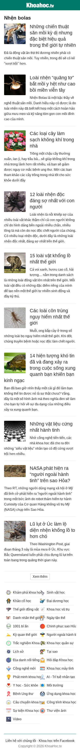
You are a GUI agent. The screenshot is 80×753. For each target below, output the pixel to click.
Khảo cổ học (21, 601)
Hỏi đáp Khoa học (59, 660)
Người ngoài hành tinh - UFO (60, 634)
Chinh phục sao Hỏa (60, 626)
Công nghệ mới (24, 668)
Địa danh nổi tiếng (26, 660)
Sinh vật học (55, 592)
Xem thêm (40, 576)
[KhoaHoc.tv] (40, 5)
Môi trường (54, 685)
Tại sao (52, 651)
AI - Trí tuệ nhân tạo (60, 677)
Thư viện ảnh (56, 710)
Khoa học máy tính (60, 668)
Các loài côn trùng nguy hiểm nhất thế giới (50, 317)
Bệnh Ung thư (22, 694)
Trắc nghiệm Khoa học (26, 643)
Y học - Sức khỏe (25, 685)
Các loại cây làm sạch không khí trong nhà (52, 139)
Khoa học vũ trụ (58, 609)
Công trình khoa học (60, 702)
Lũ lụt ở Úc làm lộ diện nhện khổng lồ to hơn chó (52, 530)
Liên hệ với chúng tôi (21, 740)
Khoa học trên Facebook (56, 740)
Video (17, 719)
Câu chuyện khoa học (26, 702)
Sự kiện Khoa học (25, 710)
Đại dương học (57, 601)
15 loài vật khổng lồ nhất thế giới (50, 258)
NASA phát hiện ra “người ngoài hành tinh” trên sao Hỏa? (50, 474)
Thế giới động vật (25, 609)
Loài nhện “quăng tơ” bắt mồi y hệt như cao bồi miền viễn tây (52, 84)
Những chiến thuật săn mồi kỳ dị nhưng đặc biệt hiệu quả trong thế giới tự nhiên (53, 36)
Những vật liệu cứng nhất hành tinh (51, 427)
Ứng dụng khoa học (60, 694)
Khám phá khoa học (26, 592)
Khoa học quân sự (60, 643)
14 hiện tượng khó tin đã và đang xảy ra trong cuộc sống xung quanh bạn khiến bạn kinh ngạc (39, 368)
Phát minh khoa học (26, 677)
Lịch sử (18, 651)
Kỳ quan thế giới (24, 634)
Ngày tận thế (55, 618)
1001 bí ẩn (20, 626)
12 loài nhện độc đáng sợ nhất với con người (52, 200)
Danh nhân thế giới (26, 618)
